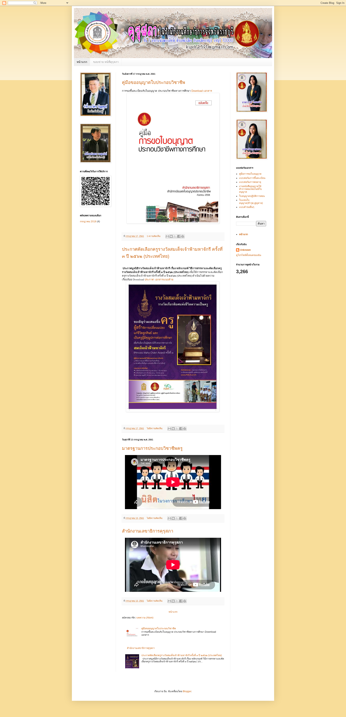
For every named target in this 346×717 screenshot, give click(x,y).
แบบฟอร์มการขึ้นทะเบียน (252, 178)
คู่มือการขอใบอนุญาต (250, 173)
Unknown (245, 250)
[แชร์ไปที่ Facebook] (179, 236)
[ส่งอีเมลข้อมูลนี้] (167, 236)
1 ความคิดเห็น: (154, 236)
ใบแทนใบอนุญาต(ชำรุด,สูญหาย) (251, 201)
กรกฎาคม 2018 (88, 221)
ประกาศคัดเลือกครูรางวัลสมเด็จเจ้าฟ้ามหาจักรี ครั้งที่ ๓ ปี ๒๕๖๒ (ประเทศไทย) (181, 655)
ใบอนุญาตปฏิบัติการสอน (252, 196)
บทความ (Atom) (144, 617)
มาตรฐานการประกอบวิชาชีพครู (152, 448)
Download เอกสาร (201, 90)
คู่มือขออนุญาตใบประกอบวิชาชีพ (153, 82)
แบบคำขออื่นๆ (246, 207)
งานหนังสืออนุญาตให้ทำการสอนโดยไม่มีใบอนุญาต (250, 189)
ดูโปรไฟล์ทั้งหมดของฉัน (248, 255)
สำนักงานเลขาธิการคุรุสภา (147, 531)
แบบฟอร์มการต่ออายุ (250, 182)
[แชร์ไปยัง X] (175, 236)
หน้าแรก (82, 61)
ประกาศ (149, 279)
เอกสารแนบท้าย (164, 279)
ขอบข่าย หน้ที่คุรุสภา (106, 61)
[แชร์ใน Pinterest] (183, 236)
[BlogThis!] (171, 236)
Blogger (187, 691)
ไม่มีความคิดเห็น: (155, 428)
